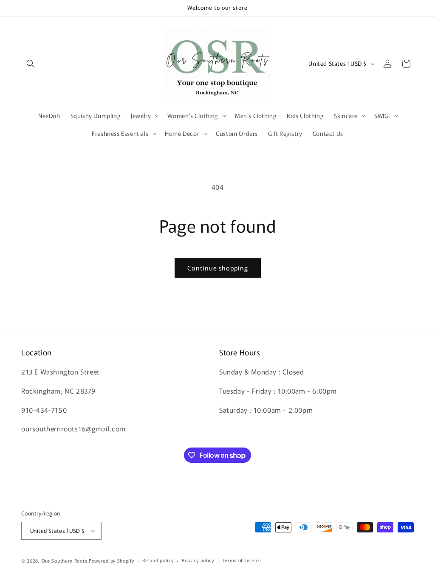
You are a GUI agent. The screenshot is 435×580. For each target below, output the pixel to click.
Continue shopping (217, 267)
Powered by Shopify (111, 560)
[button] (30, 63)
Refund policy (157, 560)
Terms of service (242, 560)
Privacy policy (198, 560)
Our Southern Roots (65, 560)
